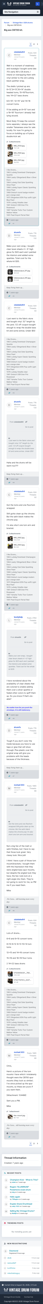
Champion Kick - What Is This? (24, 1180)
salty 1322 (16, 1206)
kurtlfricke (11, 1268)
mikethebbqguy (13, 1273)
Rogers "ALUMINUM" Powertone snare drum (20, 1188)
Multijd (14, 1213)
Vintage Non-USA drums (23, 23)
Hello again (15, 1197)
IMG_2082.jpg (19, 538)
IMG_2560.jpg (19, 153)
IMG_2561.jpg (19, 160)
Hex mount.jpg (19, 1115)
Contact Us (28, 1297)
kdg (13, 1192)
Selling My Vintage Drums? (22, 1211)
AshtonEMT (11, 1263)
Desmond (13, 1251)
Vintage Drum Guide (12, 1297)
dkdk (9, 1258)
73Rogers (15, 1199)
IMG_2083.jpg (19, 545)
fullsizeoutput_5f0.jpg (22, 278)
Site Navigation (11, 12)
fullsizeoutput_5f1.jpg (22, 271)
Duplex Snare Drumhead (21, 1204)
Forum (6, 23)
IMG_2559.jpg (19, 146)
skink (14, 1182)
